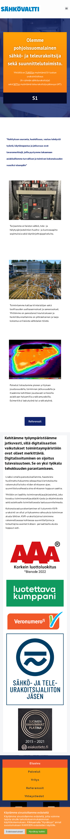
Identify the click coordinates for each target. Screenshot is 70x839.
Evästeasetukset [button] (14, 831)
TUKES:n (29, 72)
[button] (67, 8)
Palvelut (34, 771)
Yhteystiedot (34, 796)
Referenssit (35, 788)
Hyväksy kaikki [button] (37, 831)
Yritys (35, 779)
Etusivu (35, 763)
